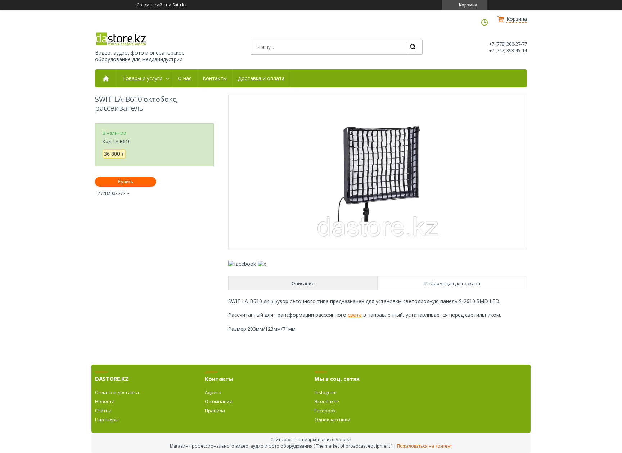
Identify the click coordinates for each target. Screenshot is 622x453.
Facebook (325, 410)
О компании (219, 401)
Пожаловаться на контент (424, 446)
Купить (125, 181)
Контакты (215, 78)
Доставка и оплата (261, 78)
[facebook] (242, 263)
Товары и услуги (142, 78)
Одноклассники (332, 419)
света (355, 314)
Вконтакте (327, 401)
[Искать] (412, 47)
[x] (262, 263)
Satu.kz (343, 439)
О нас (184, 78)
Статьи (103, 410)
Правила (215, 410)
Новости (104, 401)
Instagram (326, 392)
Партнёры (107, 419)
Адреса (213, 392)
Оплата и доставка (117, 392)
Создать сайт (150, 5)
